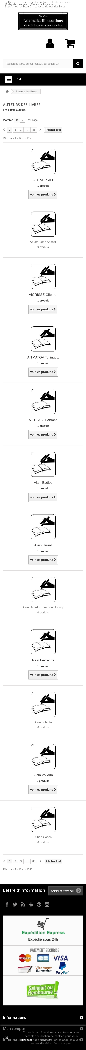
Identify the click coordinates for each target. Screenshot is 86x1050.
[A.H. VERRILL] (43, 161)
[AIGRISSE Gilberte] (43, 276)
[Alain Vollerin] (43, 756)
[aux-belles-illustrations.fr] (43, 21)
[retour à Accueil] (7, 91)
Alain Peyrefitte (43, 660)
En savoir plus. (62, 1043)
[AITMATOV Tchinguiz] (43, 338)
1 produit (43, 185)
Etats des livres (61, 2)
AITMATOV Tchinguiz (43, 357)
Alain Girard (43, 545)
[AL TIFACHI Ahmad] (43, 401)
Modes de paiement (16, 4)
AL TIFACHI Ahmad (43, 420)
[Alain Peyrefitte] (43, 641)
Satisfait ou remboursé (18, 6)
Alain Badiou (43, 483)
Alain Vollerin (43, 775)
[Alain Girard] (43, 526)
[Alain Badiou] (43, 463)
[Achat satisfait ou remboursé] (43, 990)
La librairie (10, 2)
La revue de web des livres (49, 6)
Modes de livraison (42, 4)
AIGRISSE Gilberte (43, 295)
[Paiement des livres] (43, 960)
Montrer (8, 119)
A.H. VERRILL (43, 180)
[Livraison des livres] (43, 930)
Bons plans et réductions (34, 2)
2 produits (43, 780)
